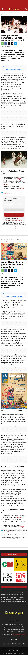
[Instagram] (8, 644)
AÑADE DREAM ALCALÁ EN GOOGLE (14, 69)
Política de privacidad (12, 649)
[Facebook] (5, 43)
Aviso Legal (5, 649)
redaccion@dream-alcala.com (19, 634)
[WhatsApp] (2, 43)
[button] (2, 9)
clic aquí (18, 179)
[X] (9, 43)
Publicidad (18, 650)
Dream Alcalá (4, 12)
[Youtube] (23, 644)
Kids (8, 12)
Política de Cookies (20, 649)
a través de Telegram (8, 193)
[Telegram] (15, 43)
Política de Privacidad (16, 220)
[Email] (12, 43)
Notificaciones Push (11, 650)
